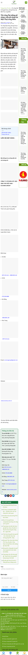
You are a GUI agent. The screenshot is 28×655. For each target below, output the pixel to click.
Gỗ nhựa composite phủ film (23, 32)
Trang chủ (3, 8)
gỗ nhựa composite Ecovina (8, 568)
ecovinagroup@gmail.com (11, 360)
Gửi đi (9, 590)
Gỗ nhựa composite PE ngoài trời (23, 21)
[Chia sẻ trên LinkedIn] (13, 496)
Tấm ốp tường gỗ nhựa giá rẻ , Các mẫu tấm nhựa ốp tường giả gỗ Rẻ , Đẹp (10, 536)
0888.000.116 (13, 275)
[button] (1, 2)
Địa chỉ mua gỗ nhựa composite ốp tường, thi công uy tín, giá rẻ (10, 521)
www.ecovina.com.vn (6, 400)
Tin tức (9, 8)
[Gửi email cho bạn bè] (8, 496)
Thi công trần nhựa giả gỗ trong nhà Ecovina (23, 73)
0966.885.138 (5, 317)
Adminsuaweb (4, 23)
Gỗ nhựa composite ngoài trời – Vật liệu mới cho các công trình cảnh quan (9, 511)
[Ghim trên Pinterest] (11, 496)
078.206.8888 (5, 296)
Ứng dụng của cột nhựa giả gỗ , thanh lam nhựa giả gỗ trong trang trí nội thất (10, 556)
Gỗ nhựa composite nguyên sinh (23, 16)
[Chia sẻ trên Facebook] (5, 496)
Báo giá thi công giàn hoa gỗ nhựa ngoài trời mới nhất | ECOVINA (10, 550)
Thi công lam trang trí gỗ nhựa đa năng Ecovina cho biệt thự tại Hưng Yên (23, 54)
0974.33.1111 (5, 275)
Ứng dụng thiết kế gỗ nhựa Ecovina (23, 89)
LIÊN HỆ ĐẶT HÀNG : (7, 132)
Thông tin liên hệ (5, 134)
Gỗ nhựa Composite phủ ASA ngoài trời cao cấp (23, 26)
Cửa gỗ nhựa (22, 12)
